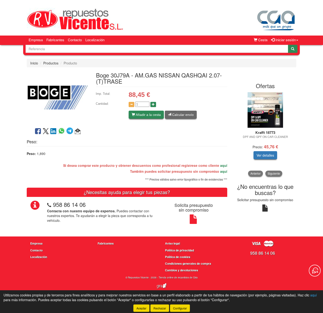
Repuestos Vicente (138, 277)
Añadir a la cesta (148, 115)
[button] (78, 131)
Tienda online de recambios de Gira (178, 277)
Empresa (36, 39)
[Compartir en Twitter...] (46, 131)
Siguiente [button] (274, 173)
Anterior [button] (255, 173)
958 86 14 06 (69, 204)
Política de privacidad (179, 250)
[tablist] (265, 134)
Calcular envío (182, 115)
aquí (223, 165)
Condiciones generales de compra (188, 263)
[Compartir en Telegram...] (70, 131)
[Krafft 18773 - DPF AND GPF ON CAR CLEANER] (265, 110)
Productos (50, 63)
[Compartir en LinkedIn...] (53, 131)
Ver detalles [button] (265, 155)
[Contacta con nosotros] (315, 271)
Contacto (75, 39)
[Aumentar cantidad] (153, 104)
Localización (95, 39)
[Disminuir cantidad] (131, 104)
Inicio (34, 63)
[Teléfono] (49, 204)
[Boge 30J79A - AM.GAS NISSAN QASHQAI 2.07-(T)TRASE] (58, 97)
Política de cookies (177, 257)
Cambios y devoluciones (181, 270)
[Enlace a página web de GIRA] (161, 288)
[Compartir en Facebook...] (38, 131)
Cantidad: (102, 103)
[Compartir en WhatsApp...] (62, 131)
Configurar (180, 308)
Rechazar (159, 308)
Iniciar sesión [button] (285, 39)
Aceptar (141, 308)
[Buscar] (292, 49)
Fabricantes (55, 39)
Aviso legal (172, 243)
